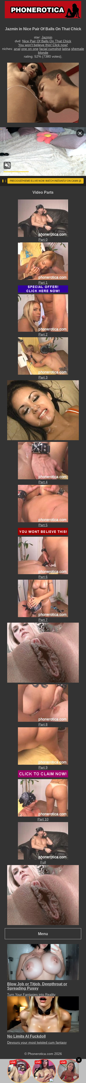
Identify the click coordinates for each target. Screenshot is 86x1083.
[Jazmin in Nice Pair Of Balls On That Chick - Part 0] (43, 236)
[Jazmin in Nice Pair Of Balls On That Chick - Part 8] (43, 720)
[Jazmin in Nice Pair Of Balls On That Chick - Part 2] (43, 330)
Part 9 (43, 767)
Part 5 (43, 525)
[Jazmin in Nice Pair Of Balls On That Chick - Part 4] (43, 478)
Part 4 (43, 482)
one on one (29, 49)
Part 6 (43, 577)
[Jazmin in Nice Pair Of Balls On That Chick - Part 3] (43, 373)
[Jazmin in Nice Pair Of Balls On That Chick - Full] (43, 858)
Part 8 (43, 724)
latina (66, 49)
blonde (43, 52)
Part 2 (43, 334)
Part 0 (43, 239)
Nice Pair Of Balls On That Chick (46, 41)
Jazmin (47, 37)
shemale (77, 49)
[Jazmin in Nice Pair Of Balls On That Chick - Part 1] (43, 279)
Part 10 (43, 819)
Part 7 (43, 620)
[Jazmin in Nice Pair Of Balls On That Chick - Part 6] (43, 573)
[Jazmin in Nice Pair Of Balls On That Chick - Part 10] (43, 815)
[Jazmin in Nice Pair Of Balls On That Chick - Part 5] (43, 521)
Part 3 (43, 377)
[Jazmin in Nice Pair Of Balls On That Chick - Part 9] (43, 763)
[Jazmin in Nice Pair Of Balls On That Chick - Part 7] (43, 616)
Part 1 (43, 282)
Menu (43, 934)
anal (17, 49)
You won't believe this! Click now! (43, 45)
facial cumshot (50, 49)
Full (43, 862)
